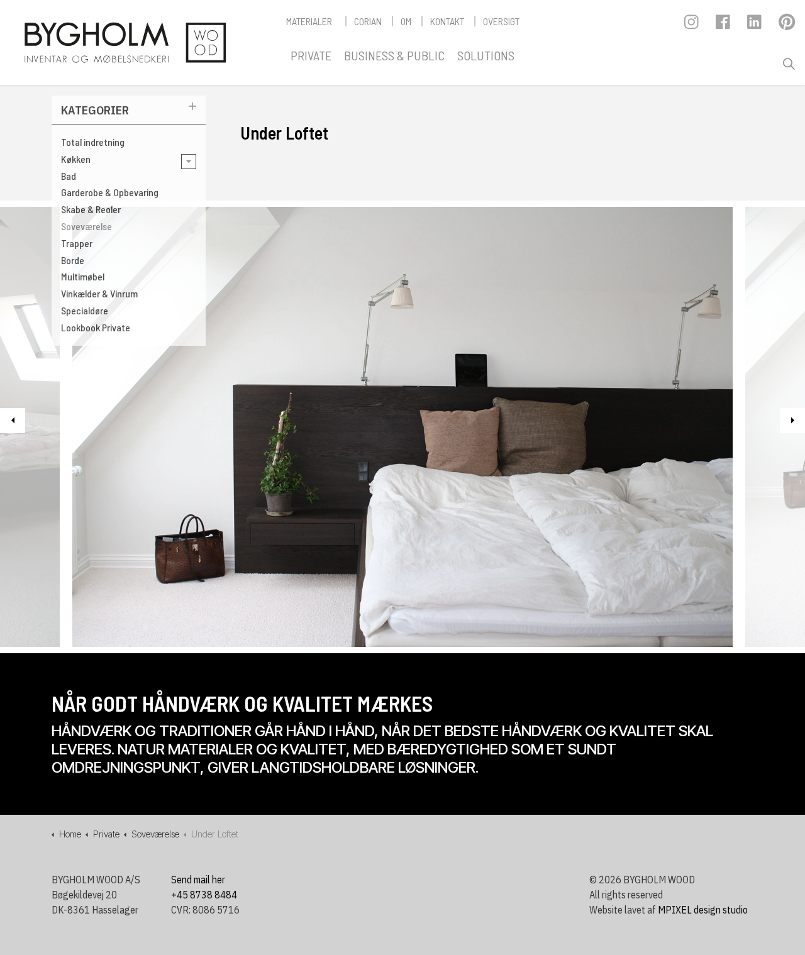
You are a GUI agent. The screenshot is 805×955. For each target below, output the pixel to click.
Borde (72, 260)
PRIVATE (311, 55)
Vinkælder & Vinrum (99, 293)
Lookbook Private (95, 327)
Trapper (76, 243)
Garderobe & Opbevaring (109, 192)
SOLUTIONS (485, 55)
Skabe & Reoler (91, 209)
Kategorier (95, 110)
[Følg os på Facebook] (723, 25)
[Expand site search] (789, 64)
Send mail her (198, 879)
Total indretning (93, 142)
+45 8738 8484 (204, 894)
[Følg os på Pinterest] (786, 25)
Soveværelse (86, 226)
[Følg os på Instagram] (692, 25)
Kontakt (447, 21)
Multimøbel (82, 276)
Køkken (76, 159)
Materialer (309, 21)
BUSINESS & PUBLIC (394, 55)
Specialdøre (84, 310)
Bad (68, 176)
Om (406, 21)
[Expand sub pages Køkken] (188, 161)
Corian (368, 21)
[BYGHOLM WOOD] (124, 42)
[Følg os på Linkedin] (755, 25)
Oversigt (501, 21)
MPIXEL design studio (703, 909)
